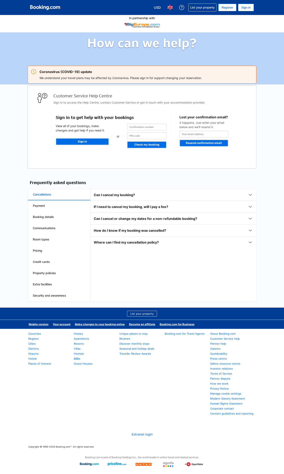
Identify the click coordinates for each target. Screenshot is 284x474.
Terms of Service (221, 373)
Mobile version (38, 324)
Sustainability (218, 353)
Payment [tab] (39, 205)
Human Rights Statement (226, 403)
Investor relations (221, 368)
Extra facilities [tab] (42, 284)
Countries (34, 333)
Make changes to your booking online (100, 324)
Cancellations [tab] (42, 194)
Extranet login (142, 434)
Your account (61, 324)
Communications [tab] (44, 228)
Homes (78, 333)
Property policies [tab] (44, 273)
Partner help (218, 343)
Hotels (32, 358)
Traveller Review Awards (135, 353)
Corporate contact (222, 408)
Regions (33, 338)
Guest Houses (83, 363)
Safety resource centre (225, 363)
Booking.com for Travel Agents (185, 333)
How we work (219, 383)
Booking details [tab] (43, 217)
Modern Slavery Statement (227, 398)
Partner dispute (220, 378)
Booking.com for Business (177, 324)
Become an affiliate (142, 324)
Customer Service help (225, 338)
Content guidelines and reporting (231, 413)
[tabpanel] (173, 218)
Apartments (81, 338)
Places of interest (39, 363)
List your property (142, 313)
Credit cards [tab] (41, 262)
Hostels (79, 353)
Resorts (79, 343)
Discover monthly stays (134, 343)
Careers (215, 348)
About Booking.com (223, 333)
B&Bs (77, 358)
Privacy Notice (219, 388)
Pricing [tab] (37, 250)
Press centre (218, 358)
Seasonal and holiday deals (136, 348)
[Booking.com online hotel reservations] (45, 7)
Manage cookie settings (225, 393)
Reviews (124, 338)
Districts (33, 348)
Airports (33, 353)
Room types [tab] (41, 239)
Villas (77, 348)
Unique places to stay (133, 333)
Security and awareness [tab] (49, 295)
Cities (32, 343)
